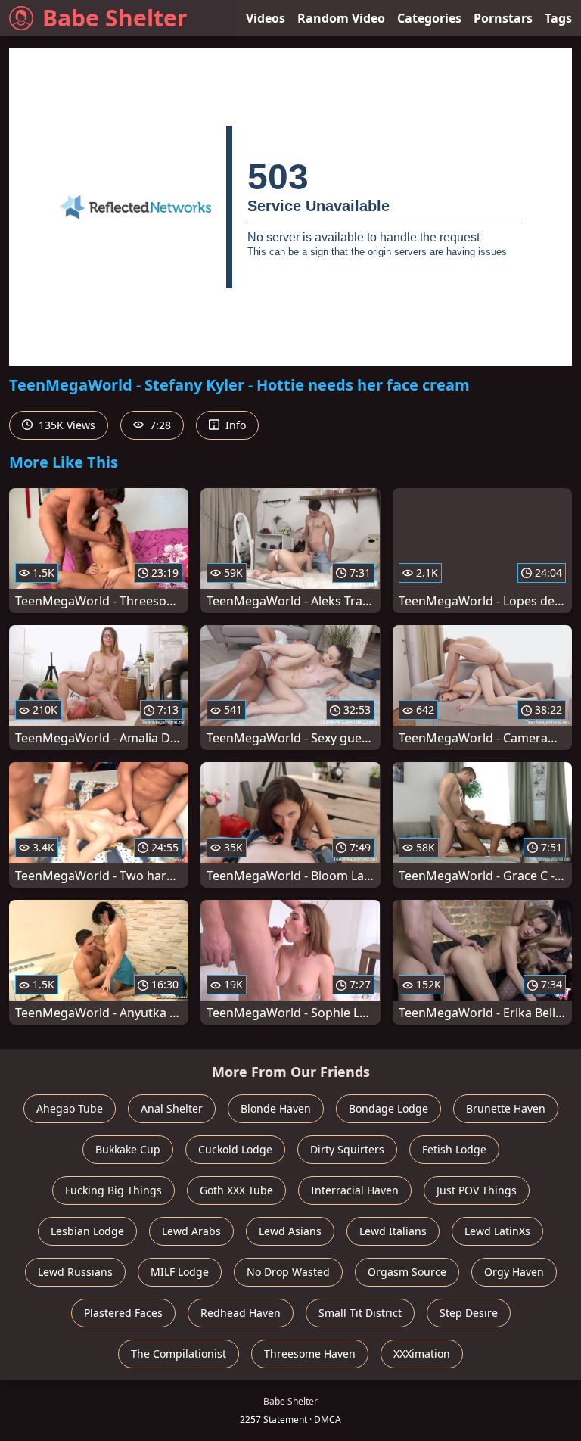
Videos (265, 18)
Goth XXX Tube (236, 1190)
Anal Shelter (172, 1108)
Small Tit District (360, 1313)
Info (234, 425)
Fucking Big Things (113, 1190)
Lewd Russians (75, 1272)
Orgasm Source (407, 1272)
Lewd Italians (393, 1231)
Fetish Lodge (454, 1149)
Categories (429, 18)
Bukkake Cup (127, 1149)
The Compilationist (178, 1353)
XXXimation (421, 1353)
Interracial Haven (355, 1190)
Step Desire (469, 1313)
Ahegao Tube (69, 1108)
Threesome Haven (310, 1353)
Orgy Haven (514, 1272)
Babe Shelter (115, 17)
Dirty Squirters (347, 1149)
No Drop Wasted (288, 1272)
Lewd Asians (290, 1231)
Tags (558, 18)
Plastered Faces (123, 1313)
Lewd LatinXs (497, 1231)
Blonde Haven (276, 1108)
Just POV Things (477, 1190)
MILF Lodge (180, 1272)
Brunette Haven (505, 1108)
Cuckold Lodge (235, 1149)
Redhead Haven (240, 1313)
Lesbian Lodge (87, 1231)
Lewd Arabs (191, 1231)
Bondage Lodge (388, 1108)
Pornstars (503, 18)
